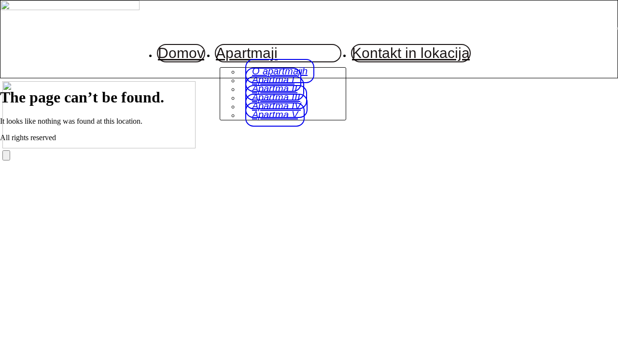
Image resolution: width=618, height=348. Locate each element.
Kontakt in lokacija (411, 53)
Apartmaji (247, 53)
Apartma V (275, 114)
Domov (181, 53)
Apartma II (274, 88)
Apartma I (273, 79)
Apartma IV (276, 106)
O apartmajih (280, 71)
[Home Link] (99, 146)
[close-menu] (6, 155)
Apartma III (276, 97)
